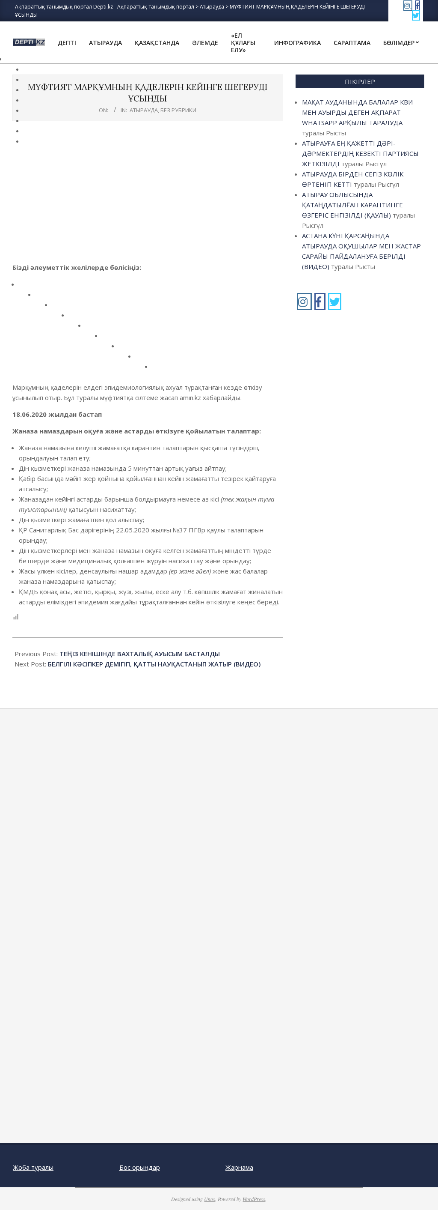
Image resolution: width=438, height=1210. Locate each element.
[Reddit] (60, 307)
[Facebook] (27, 287)
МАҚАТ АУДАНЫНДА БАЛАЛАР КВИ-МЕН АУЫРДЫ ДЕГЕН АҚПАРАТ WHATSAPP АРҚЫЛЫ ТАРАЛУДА (358, 112)
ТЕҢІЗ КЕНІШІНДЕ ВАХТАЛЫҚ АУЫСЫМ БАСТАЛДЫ (139, 653)
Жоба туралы (33, 1167)
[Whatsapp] (143, 359)
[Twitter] (43, 297)
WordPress (254, 1198)
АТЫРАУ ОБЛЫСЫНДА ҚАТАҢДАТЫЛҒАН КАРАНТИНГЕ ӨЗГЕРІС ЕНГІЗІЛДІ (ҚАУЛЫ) (352, 204)
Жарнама (239, 1167)
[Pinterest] (93, 328)
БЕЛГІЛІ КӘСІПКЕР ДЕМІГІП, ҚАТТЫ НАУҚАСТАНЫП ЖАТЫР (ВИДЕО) (154, 664)
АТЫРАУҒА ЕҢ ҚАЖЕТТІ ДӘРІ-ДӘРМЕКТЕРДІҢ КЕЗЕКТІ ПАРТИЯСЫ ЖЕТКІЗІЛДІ (360, 153)
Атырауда (144, 110)
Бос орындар (139, 1167)
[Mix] (127, 348)
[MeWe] (110, 338)
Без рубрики (178, 110)
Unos (209, 1198)
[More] (160, 369)
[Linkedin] (77, 318)
